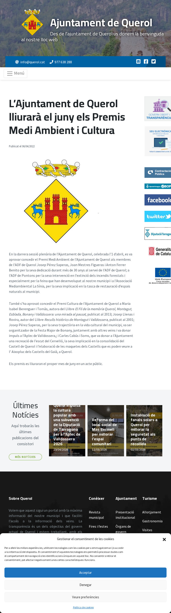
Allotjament (151, 512)
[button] (164, 539)
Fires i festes (98, 526)
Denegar (85, 585)
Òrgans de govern (123, 529)
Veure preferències (85, 597)
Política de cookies (83, 607)
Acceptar (85, 572)
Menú (18, 73)
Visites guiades (148, 532)
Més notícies (25, 457)
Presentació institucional (125, 515)
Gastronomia (152, 521)
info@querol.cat (32, 62)
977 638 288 (63, 62)
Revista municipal (96, 515)
